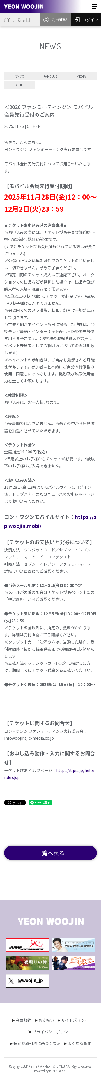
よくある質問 (79, 1043)
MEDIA (81, 76)
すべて (19, 76)
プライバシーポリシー (52, 1032)
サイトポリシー (75, 1020)
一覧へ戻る (50, 853)
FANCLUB (50, 76)
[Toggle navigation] (95, 6)
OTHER (19, 85)
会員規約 (23, 1020)
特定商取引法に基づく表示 (37, 1043)
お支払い (46, 1020)
